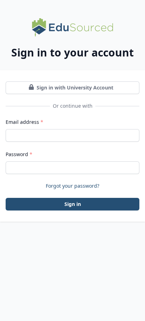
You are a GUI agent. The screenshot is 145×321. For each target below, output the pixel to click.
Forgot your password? (72, 185)
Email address (24, 122)
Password (19, 154)
